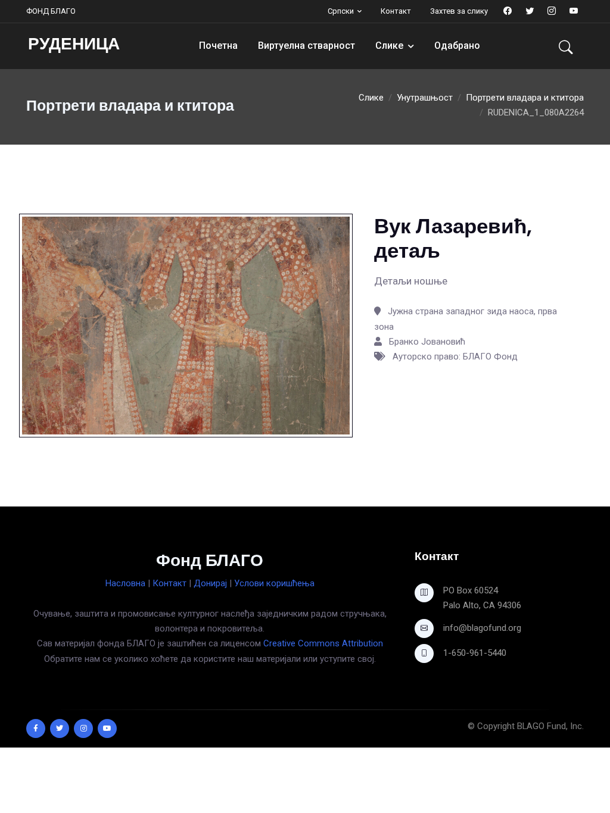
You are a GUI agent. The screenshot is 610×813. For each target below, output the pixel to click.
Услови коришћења (274, 583)
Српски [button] (341, 11)
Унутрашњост (425, 97)
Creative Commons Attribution (323, 643)
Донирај (210, 583)
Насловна (125, 583)
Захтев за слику (459, 11)
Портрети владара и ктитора (525, 97)
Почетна (218, 45)
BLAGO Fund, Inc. (550, 726)
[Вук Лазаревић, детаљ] (186, 325)
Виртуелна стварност (306, 45)
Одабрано (457, 45)
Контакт (396, 11)
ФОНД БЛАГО (51, 11)
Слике (389, 45)
